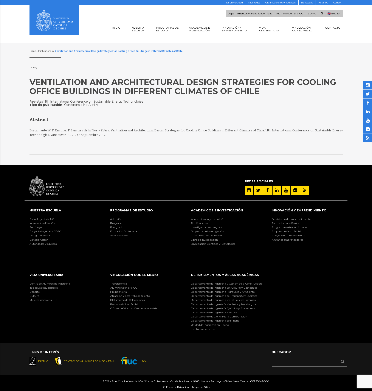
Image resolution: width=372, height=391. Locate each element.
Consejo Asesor (38, 239)
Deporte (34, 291)
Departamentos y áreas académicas (250, 13)
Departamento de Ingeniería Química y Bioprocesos (223, 308)
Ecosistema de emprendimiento (291, 219)
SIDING (311, 13)
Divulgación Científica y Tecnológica (213, 243)
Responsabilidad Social (124, 304)
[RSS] (304, 190)
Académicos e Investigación (217, 210)
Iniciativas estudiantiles (43, 287)
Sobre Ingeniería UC (41, 219)
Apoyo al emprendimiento (288, 235)
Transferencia (118, 283)
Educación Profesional (124, 231)
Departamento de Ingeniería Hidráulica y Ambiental (223, 291)
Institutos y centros (202, 329)
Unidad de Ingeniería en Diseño (210, 324)
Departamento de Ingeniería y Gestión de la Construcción (226, 283)
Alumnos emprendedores (287, 239)
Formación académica (285, 223)
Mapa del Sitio (200, 387)
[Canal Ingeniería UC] (286, 190)
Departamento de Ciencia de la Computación (219, 316)
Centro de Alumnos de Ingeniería (49, 283)
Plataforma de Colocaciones (127, 300)
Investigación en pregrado (207, 227)
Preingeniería (118, 291)
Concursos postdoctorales (206, 235)
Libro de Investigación (204, 239)
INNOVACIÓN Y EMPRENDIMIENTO (299, 210)
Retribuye (35, 227)
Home (32, 51)
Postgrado (116, 227)
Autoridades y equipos (43, 243)
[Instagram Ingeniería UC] (249, 190)
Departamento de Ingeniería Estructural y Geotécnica (224, 287)
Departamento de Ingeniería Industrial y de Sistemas (223, 300)
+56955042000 (259, 381)
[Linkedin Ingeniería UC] (277, 190)
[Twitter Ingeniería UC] (258, 190)
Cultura (34, 295)
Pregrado (116, 223)
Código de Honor (39, 235)
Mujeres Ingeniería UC (42, 300)
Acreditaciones (119, 235)
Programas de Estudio (131, 210)
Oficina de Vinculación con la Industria (133, 308)
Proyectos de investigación (207, 231)
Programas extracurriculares (289, 227)
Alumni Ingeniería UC (123, 287)
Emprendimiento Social (286, 231)
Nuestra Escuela (45, 210)
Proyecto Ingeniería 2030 (45, 231)
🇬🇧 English (334, 13)
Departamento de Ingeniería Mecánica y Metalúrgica (223, 304)
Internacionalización (42, 223)
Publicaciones (45, 51)
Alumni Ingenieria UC (289, 13)
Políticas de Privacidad (176, 387)
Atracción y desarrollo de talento (130, 295)
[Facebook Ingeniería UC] (267, 190)
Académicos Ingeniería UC (207, 219)
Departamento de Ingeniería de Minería (215, 320)
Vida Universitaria (46, 275)
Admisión (116, 219)
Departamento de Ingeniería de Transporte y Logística (224, 295)
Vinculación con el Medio (134, 275)
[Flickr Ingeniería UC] (295, 190)
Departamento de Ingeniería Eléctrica (214, 312)
